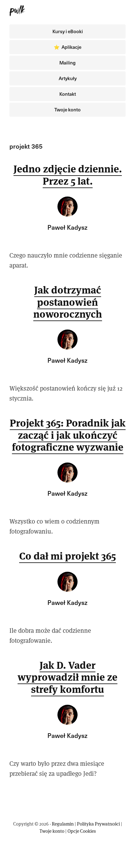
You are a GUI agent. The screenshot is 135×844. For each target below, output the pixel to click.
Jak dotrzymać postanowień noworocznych (67, 302)
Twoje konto (52, 831)
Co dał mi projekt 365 (67, 556)
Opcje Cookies (82, 831)
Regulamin (63, 824)
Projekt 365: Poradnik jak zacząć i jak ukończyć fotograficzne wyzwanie (68, 435)
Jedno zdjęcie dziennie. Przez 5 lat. (68, 174)
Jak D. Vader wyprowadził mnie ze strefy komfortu (67, 677)
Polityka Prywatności (98, 824)
